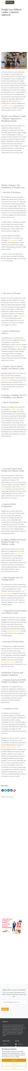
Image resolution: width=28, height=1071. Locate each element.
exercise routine (20, 553)
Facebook (20, 1044)
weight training (15, 409)
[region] (14, 1059)
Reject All (14, 1068)
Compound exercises (14, 631)
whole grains (18, 347)
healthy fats (7, 380)
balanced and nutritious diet (10, 747)
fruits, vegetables (13, 240)
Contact (5, 1044)
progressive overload (8, 662)
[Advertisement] (14, 34)
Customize (14, 1064)
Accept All (14, 1060)
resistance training (7, 106)
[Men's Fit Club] (9, 2)
